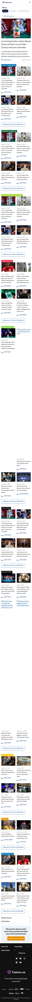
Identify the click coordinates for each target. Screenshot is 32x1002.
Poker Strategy (7, 327)
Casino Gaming (7, 755)
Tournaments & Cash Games (12, 195)
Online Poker (7, 572)
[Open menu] (30, 2)
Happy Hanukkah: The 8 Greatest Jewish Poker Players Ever (23, 836)
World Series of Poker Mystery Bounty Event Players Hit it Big (23, 799)
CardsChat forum (16, 938)
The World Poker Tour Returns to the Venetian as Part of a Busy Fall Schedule (24, 83)
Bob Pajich (8, 59)
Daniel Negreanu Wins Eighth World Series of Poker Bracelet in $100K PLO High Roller (8, 345)
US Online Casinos (8, 16)
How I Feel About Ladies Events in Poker (7, 835)
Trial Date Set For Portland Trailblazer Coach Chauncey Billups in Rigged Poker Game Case (23, 307)
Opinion (5, 819)
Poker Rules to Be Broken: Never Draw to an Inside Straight (23, 488)
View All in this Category (13, 124)
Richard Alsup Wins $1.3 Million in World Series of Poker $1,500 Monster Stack (7, 590)
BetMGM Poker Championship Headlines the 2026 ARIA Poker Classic (7, 736)
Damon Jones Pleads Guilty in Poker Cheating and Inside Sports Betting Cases (23, 279)
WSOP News (6, 508)
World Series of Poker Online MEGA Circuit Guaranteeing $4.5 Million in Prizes (23, 590)
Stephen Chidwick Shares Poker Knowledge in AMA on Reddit (8, 489)
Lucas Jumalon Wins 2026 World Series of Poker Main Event (23, 177)
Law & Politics (7, 261)
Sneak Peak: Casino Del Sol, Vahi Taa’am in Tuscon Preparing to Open (23, 773)
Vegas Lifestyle (7, 854)
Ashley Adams (24, 493)
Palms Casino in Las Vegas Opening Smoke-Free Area (23, 111)
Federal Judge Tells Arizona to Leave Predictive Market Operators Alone (6, 306)
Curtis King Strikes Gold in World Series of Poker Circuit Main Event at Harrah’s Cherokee (16, 44)
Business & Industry (9, 131)
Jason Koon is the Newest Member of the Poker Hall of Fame (23, 554)
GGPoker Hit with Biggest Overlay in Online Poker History (23, 735)
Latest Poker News (9, 65)
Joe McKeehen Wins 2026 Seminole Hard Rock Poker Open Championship (7, 112)
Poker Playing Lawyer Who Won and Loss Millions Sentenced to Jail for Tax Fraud (7, 279)
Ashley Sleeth (9, 839)
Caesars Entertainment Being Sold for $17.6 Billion (8, 898)
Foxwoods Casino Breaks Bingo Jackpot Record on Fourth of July (7, 800)
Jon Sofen (23, 841)
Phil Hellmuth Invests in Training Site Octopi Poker (24, 463)
